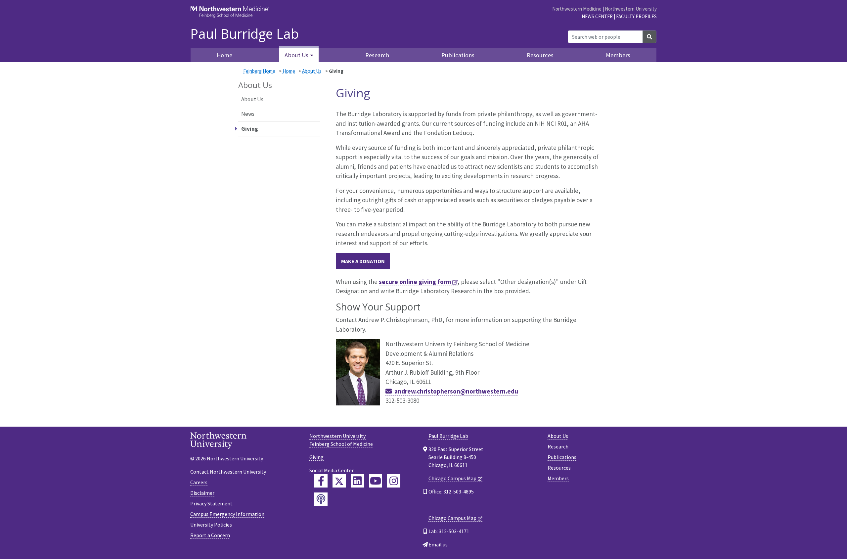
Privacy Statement (211, 503)
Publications (457, 55)
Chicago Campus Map (452, 478)
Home (224, 55)
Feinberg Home (259, 71)
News (247, 113)
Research (377, 55)
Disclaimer (202, 492)
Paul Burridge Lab (244, 33)
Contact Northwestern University (228, 471)
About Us (312, 71)
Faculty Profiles (636, 16)
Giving (316, 457)
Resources (540, 55)
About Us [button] (296, 55)
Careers (198, 482)
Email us (438, 544)
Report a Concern (210, 535)
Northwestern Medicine (577, 9)
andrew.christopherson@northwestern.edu (456, 391)
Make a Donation (363, 261)
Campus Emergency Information (227, 514)
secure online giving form (415, 282)
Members (618, 55)
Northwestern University (631, 9)
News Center (597, 16)
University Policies (211, 524)
